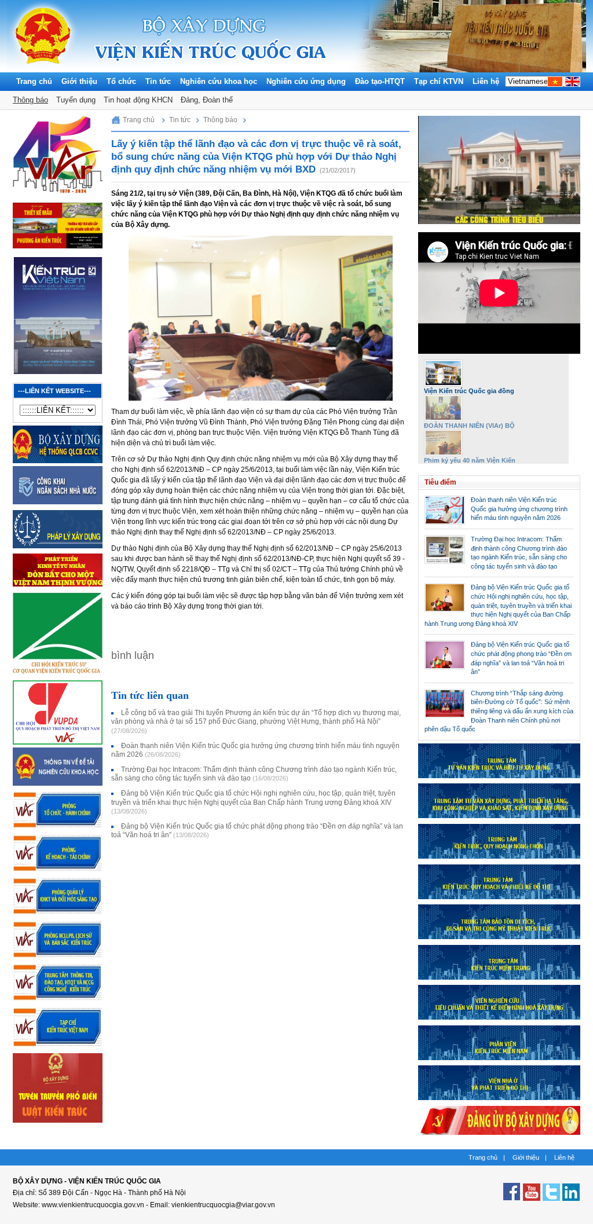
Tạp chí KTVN (438, 81)
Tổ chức (121, 81)
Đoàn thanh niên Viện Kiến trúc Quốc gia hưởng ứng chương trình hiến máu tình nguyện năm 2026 (519, 508)
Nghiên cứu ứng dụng (306, 81)
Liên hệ (486, 81)
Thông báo (30, 100)
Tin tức (158, 81)
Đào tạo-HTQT (380, 81)
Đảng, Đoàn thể (207, 100)
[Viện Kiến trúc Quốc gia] (43, 69)
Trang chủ (34, 81)
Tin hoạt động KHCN (138, 100)
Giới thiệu (79, 81)
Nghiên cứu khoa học (218, 81)
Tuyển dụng (76, 100)
